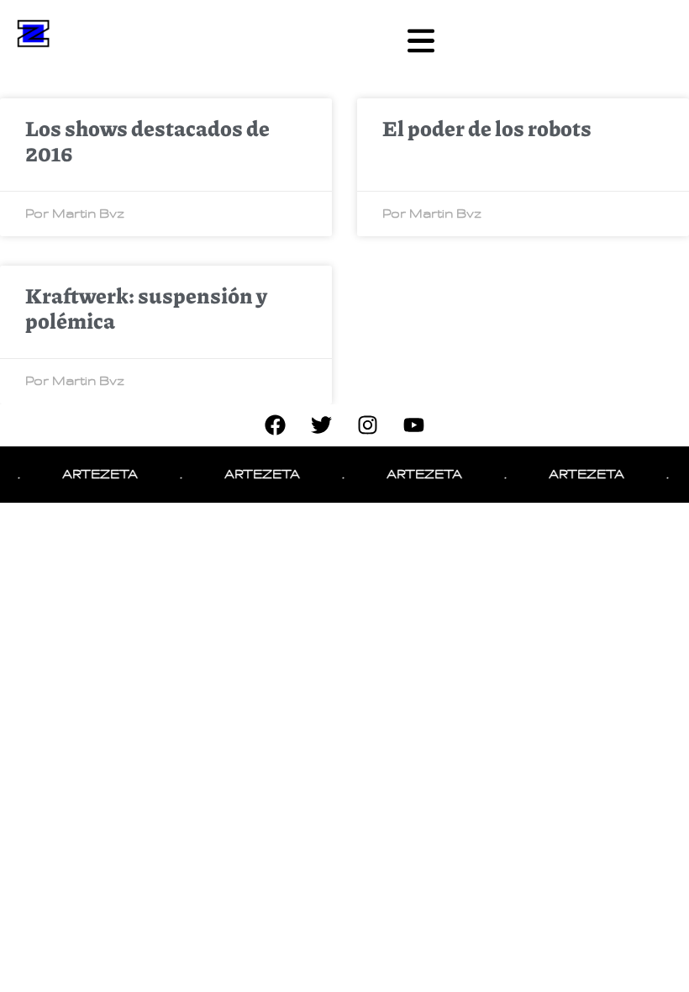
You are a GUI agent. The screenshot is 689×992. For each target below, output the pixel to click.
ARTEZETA (95, 474)
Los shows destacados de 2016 (147, 140)
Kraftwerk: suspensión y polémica (146, 307)
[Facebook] (276, 425)
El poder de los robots (487, 128)
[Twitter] (322, 425)
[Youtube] (414, 425)
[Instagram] (368, 425)
